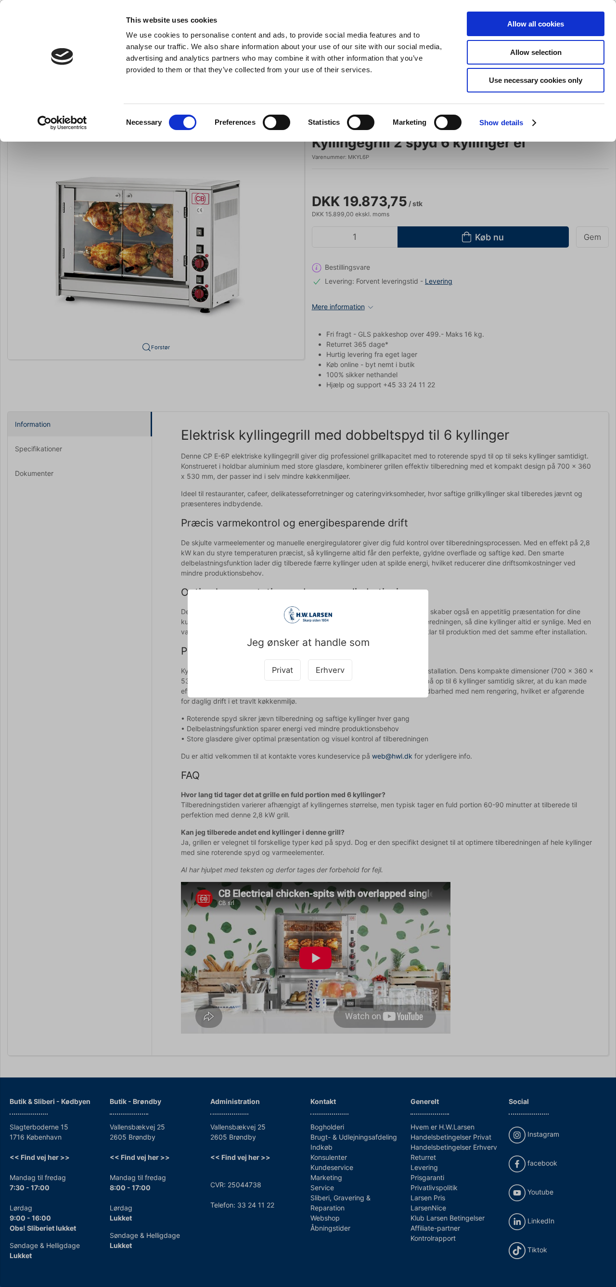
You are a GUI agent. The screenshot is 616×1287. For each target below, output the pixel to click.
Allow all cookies (535, 24)
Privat (282, 670)
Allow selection (536, 52)
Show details (501, 122)
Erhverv (330, 670)
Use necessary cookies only (535, 80)
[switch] (276, 122)
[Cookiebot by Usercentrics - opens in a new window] (62, 123)
